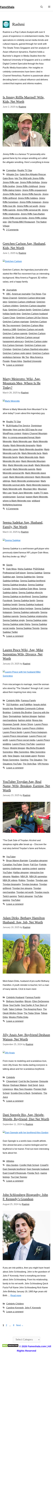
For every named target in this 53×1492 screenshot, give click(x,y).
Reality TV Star (24, 170)
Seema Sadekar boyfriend (32, 581)
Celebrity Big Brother (22, 712)
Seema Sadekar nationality (26, 612)
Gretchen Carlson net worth (30, 329)
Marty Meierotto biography (22, 445)
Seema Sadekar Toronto (27, 628)
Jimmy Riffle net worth (27, 206)
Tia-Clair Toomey (19, 1177)
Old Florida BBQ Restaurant (21, 222)
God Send (33, 1085)
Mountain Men (30, 489)
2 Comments (12, 230)
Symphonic (36, 1093)
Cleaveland (11, 1081)
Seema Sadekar (34, 573)
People (6, 361)
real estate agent (29, 756)
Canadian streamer (38, 860)
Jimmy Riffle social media (15, 218)
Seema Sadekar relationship (33, 616)
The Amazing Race (32, 1009)
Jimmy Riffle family (12, 194)
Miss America (36, 357)
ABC (8, 294)
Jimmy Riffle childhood (27, 186)
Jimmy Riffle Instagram (30, 202)
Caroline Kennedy (15, 1308)
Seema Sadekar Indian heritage (18, 608)
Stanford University (32, 361)
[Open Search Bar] (41, 7)
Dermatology (15, 716)
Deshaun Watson (18, 1085)
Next (19, 1325)
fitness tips (37, 720)
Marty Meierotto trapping (37, 485)
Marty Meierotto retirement (21, 477)
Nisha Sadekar (25, 569)
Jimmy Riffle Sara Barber (33, 214)
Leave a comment (14, 365)
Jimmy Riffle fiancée (31, 194)
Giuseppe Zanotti (11, 724)
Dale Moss (11, 569)
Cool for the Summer (28, 1081)
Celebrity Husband (15, 997)
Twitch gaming (10, 896)
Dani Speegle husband (38, 1169)
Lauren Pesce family (12, 732)
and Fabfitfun (26, 704)
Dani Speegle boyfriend (14, 1169)
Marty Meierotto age (22, 441)
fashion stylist (24, 720)
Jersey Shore (26, 724)
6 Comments (12, 509)
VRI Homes (43, 764)
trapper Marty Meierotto (37, 497)
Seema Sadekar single (14, 620)
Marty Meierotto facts (31, 453)
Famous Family (28, 700)
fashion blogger (29, 716)
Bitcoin (28, 1001)
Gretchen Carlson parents (15, 333)
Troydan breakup (30, 884)
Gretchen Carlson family (19, 310)
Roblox (21, 880)
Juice (41, 1085)
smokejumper (9, 497)
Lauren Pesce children (33, 728)
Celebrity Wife (13, 700)
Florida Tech (33, 1173)
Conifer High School (29, 1165)
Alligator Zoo (12, 174)
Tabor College (15, 1009)
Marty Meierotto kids (28, 457)
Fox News (36, 294)
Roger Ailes (16, 361)
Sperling (24, 760)
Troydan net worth (25, 892)
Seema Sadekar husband (30, 604)
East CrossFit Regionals (14, 1173)
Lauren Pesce (41, 724)
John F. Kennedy (33, 1308)
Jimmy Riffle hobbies (28, 198)
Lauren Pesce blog (12, 728)
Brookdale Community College (29, 708)
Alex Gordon (12, 1165)
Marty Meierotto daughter (31, 449)
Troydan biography (12, 884)
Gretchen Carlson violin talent (17, 353)
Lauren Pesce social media (22, 740)
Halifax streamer (21, 872)
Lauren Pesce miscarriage (15, 736)
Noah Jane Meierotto (23, 493)
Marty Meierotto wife (12, 489)
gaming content (29, 868)
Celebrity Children (15, 1304)
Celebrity (10, 1077)
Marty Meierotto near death (21, 465)
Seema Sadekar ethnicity (30, 592)
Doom (26, 864)
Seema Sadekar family (24, 600)
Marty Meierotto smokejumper (25, 481)
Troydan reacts (42, 892)
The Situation (35, 760)
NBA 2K (24, 876)
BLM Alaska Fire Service (18, 425)
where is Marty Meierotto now (17, 501)
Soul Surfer (14, 1005)
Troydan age (41, 880)
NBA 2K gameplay (38, 876)
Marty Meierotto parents (24, 469)
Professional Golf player (14, 573)
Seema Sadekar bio (25, 577)
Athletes (10, 1161)
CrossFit (44, 1165)
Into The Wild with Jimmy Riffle (29, 178)
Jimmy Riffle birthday (30, 182)
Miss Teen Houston (23, 1089)
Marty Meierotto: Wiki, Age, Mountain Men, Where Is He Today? (22, 383)
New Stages (14, 756)
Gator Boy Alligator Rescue (33, 174)
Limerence (8, 1089)
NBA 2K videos (10, 880)
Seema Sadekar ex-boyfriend (17, 596)
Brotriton (7, 712)
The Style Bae (29, 764)
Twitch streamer (25, 896)
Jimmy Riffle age (11, 182)
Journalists (11, 290)
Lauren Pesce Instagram (35, 732)
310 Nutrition (12, 704)
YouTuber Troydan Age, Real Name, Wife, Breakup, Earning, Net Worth (26, 786)
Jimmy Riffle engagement (34, 190)
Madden (15, 876)
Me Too (25, 357)
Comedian (11, 170)
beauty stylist (39, 704)
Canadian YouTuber (12, 864)
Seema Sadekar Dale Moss (25, 589)
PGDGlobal (38, 569)
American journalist (21, 294)
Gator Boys (8, 178)
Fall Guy (34, 864)
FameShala (7, 7)
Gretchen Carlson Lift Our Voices (32, 318)
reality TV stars (41, 493)
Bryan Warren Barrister (17, 860)
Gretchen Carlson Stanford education (30, 349)
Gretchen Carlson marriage (16, 321)
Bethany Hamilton (15, 1001)
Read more (15, 1295)
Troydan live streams (22, 888)
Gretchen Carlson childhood (21, 302)
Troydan (30, 880)
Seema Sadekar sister (36, 620)
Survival (21, 497)
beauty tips (8, 708)
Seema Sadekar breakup (15, 585)
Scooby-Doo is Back (20, 1093)
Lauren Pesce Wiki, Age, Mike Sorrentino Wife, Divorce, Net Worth (23, 654)
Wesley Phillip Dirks (18, 1017)
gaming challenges (12, 868)
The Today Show (32, 1013)
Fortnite (42, 864)
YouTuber (11, 857)
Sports (9, 565)
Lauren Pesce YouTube (23, 744)
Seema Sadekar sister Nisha (16, 624)
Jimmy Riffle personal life (29, 210)
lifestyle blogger (17, 748)
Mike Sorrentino (21, 752)
